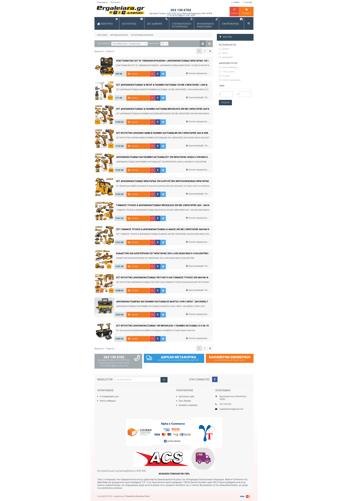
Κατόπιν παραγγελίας (231, 80)
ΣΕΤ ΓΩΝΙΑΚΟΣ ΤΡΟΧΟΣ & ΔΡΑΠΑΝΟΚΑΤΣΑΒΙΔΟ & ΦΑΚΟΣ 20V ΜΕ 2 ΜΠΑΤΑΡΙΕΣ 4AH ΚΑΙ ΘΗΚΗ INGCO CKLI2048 (173, 229)
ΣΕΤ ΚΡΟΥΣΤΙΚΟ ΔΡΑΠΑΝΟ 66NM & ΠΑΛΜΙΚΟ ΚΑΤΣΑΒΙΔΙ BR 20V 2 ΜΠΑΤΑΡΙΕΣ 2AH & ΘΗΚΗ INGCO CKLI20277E (172, 133)
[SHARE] (157, 74)
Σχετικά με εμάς (186, 396)
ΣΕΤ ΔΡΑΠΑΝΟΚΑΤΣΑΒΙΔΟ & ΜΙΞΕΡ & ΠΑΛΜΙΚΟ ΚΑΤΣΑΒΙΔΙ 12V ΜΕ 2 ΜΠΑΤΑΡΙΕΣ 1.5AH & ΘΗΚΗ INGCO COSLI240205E (176, 85)
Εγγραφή (248, 2)
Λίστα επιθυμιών (107, 400)
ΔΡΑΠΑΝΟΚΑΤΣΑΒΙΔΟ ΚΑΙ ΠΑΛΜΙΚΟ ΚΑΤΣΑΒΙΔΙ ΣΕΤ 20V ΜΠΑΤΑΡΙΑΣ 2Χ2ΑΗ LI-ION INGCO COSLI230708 (169, 157)
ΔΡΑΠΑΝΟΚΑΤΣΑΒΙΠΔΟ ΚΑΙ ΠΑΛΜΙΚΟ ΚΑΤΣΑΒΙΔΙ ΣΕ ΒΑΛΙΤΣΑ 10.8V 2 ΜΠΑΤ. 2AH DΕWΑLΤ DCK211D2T (168, 301)
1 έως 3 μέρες (228, 71)
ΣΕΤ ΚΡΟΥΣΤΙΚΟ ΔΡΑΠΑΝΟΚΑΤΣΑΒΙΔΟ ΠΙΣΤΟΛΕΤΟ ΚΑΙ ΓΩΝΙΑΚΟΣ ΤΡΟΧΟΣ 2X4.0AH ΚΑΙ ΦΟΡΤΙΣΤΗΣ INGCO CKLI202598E (178, 277)
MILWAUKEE (227, 57)
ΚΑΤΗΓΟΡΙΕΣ (102, 35)
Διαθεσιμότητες (228, 63)
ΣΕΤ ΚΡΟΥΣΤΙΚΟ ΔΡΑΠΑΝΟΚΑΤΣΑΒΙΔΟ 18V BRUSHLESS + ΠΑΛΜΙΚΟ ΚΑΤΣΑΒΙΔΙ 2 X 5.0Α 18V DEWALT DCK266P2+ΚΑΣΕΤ (177, 325)
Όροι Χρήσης (184, 400)
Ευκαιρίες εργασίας (188, 405)
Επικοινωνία (115, 2)
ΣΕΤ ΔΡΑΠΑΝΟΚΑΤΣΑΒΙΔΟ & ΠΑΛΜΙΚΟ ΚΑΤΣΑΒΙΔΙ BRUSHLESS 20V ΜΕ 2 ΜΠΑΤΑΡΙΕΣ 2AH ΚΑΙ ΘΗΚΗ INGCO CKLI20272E (177, 109)
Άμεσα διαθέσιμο (229, 67)
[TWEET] (163, 74)
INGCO (225, 53)
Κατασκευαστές (227, 45)
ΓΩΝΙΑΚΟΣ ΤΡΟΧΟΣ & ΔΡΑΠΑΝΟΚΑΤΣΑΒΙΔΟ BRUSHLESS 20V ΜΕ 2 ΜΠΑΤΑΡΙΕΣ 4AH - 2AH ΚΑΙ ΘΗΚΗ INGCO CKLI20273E (177, 205)
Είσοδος (236, 2)
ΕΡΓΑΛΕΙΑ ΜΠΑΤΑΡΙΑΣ (119, 35)
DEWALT (225, 49)
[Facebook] (214, 379)
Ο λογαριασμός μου (109, 396)
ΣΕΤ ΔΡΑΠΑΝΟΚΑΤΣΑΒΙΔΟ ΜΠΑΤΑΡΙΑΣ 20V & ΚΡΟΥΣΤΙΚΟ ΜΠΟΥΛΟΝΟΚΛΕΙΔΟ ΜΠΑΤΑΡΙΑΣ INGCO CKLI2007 (171, 181)
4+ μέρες (226, 76)
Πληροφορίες (102, 2)
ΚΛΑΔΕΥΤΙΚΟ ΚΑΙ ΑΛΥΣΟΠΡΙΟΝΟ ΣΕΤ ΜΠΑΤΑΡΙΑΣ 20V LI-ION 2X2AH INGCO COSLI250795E (162, 253)
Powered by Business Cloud (137, 496)
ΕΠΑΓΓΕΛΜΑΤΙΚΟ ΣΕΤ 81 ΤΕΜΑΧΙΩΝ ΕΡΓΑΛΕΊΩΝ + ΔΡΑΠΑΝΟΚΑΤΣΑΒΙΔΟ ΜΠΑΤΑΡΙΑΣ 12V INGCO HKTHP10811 (172, 60)
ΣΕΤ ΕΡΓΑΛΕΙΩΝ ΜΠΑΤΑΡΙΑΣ (142, 35)
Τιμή (221, 85)
